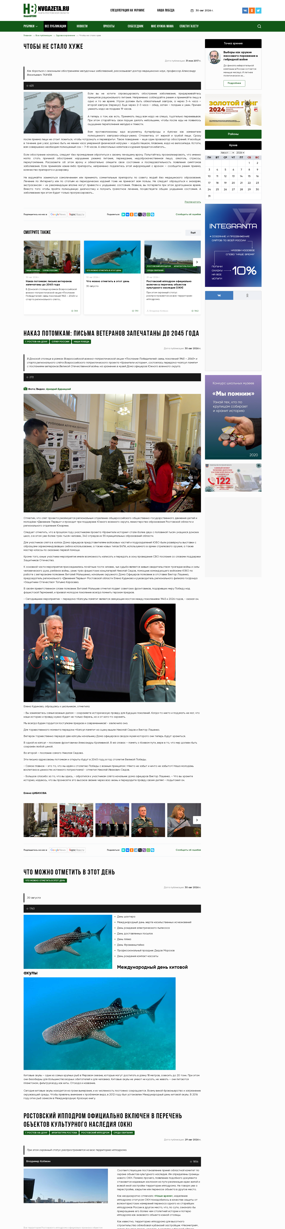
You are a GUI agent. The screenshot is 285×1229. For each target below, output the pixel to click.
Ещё (193, 233)
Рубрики (29, 26)
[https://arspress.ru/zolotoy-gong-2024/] (233, 110)
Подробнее (234, 83)
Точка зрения (233, 43)
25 (217, 189)
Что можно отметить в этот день (104, 270)
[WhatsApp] (148, 214)
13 (233, 176)
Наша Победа (33, 270)
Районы (233, 134)
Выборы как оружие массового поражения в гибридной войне (241, 56)
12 (225, 176)
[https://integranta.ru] (233, 245)
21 (241, 183)
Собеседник (135, 26)
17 (209, 183)
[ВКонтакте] (245, 11)
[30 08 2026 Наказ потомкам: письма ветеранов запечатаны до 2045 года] (40, 820)
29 (249, 189)
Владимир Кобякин (158, 311)
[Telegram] (136, 214)
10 (209, 176)
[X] (140, 214)
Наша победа (166, 10)
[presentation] (197, 262)
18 (217, 183)
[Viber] (144, 214)
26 (225, 189)
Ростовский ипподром (159, 266)
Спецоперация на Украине (127, 10)
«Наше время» (163, 1196)
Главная (27, 35)
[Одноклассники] (252, 11)
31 (209, 196)
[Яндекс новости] (77, 214)
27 (233, 189)
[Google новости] (58, 214)
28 (241, 189)
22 (249, 183)
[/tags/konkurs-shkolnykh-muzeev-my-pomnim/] (233, 417)
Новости (82, 26)
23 (257, 183)
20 (233, 183)
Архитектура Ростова (185, 266)
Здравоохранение (65, 35)
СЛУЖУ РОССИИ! (50, 270)
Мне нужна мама (162, 26)
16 (257, 176)
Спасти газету (189, 26)
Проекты (109, 26)
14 (241, 176)
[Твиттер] (258, 11)
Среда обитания (155, 270)
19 (225, 183)
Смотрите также (37, 232)
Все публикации (55, 26)
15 (249, 176)
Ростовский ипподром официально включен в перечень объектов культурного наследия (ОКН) (169, 284)
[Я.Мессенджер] (123, 214)
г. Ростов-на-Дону (36, 342)
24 (209, 189)
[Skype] (152, 214)
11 (217, 176)
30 (257, 189)
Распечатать (193, 202)
